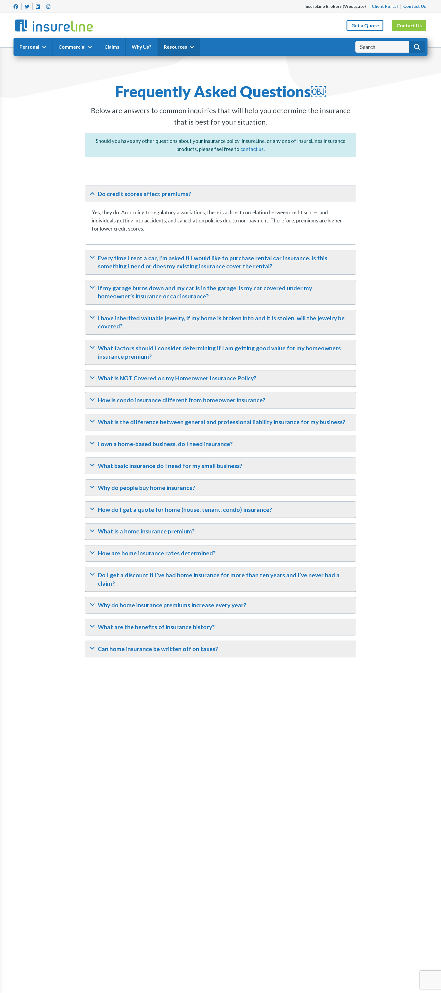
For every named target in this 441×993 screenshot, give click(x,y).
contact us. (252, 149)
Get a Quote (365, 25)
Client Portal (385, 6)
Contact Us (414, 6)
